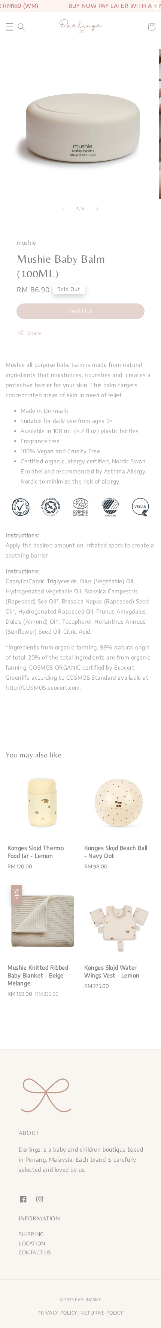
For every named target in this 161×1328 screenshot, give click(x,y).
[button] (9, 27)
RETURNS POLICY (102, 1313)
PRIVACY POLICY (57, 1313)
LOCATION (32, 1243)
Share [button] (34, 333)
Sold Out (80, 311)
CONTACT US (35, 1252)
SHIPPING (31, 1234)
